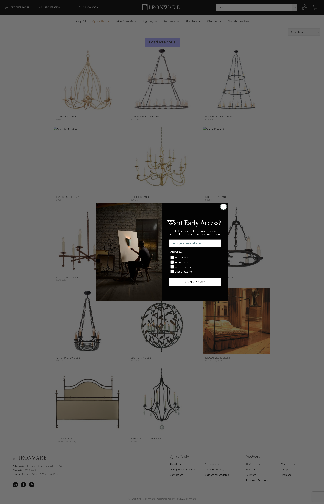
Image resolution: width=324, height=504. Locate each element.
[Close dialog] (223, 207)
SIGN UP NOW (195, 281)
